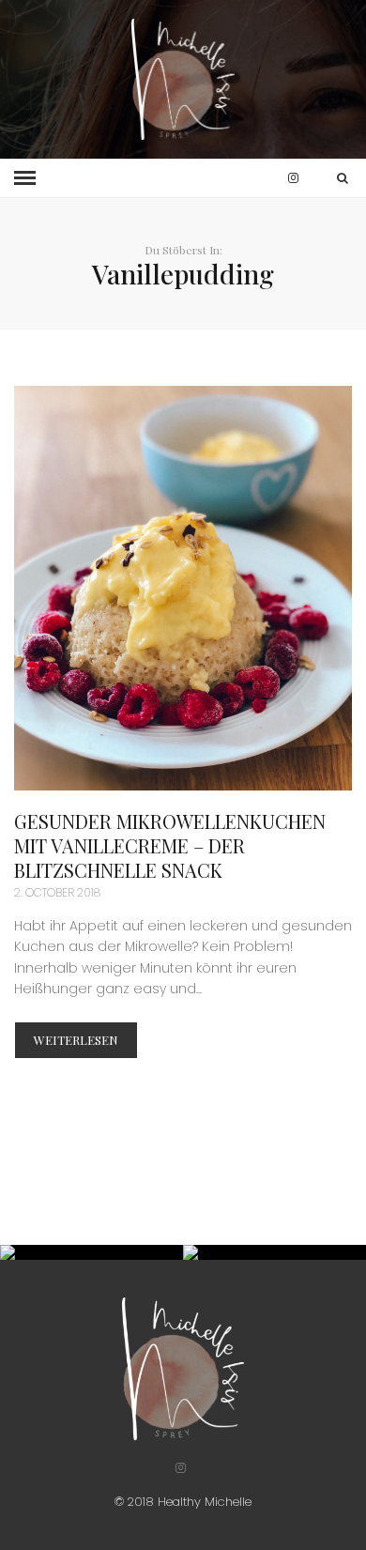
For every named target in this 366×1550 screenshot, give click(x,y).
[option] (91, 1252)
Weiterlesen (76, 1040)
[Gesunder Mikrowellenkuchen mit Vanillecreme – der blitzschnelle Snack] (183, 588)
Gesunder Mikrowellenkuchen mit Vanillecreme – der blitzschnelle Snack (170, 845)
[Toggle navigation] (25, 178)
